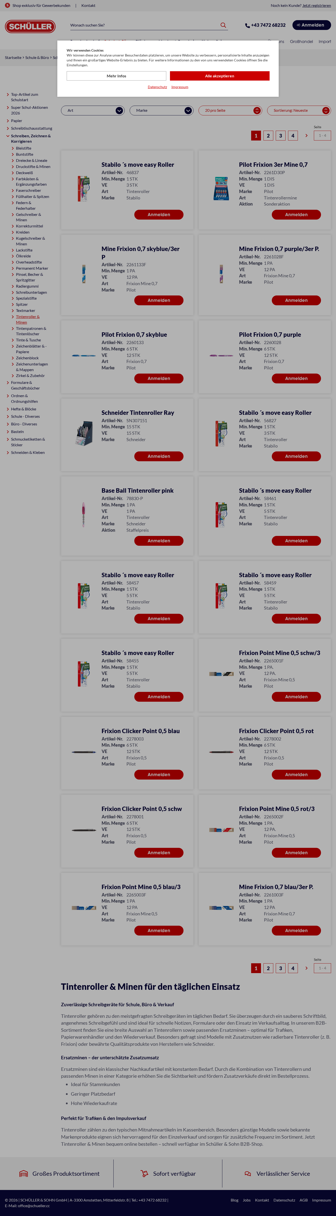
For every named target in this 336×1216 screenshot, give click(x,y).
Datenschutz (157, 87)
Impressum (179, 87)
